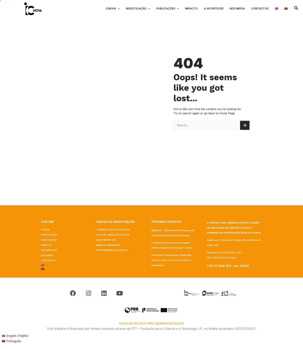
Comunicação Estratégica (113, 229)
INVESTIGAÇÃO (136, 8)
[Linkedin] (104, 293)
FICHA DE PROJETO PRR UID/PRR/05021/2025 (151, 323)
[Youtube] (119, 293)
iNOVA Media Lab (105, 239)
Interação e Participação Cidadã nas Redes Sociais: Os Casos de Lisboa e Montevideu (171, 260)
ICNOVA (111, 8)
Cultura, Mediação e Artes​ (112, 234)
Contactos (260, 8)
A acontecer (213, 8)
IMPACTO (191, 8)
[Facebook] (73, 293)
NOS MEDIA (237, 8)
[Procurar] (245, 125)
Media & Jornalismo (108, 245)
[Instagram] (88, 293)
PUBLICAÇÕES (165, 8)
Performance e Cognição (111, 250)
